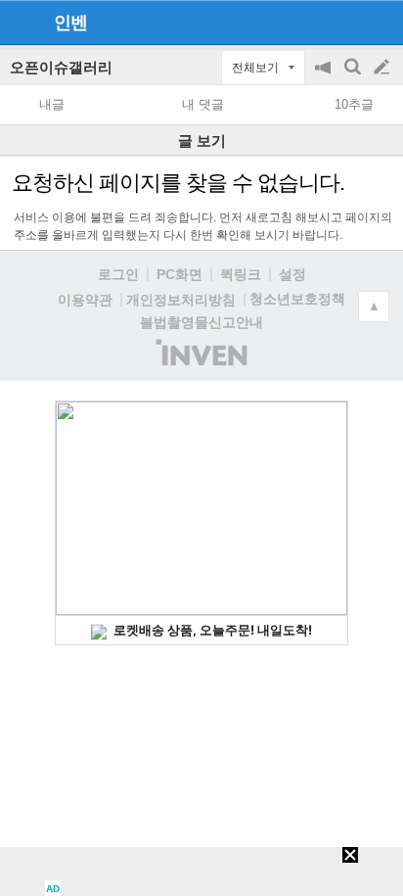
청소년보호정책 (297, 299)
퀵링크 (240, 274)
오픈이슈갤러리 (61, 67)
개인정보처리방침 (181, 299)
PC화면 (179, 274)
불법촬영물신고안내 (201, 322)
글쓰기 (383, 67)
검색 (354, 76)
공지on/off (325, 76)
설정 (292, 274)
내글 (52, 104)
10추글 (354, 104)
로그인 (118, 274)
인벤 (70, 22)
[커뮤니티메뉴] (20, 22)
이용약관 (85, 299)
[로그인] (345, 21)
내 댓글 (203, 104)
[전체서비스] (380, 21)
